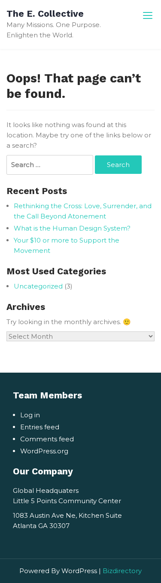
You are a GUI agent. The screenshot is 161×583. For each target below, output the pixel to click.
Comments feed (47, 439)
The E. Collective (45, 13)
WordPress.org (44, 451)
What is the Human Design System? (72, 228)
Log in (30, 415)
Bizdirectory (122, 571)
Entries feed (39, 427)
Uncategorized (38, 286)
